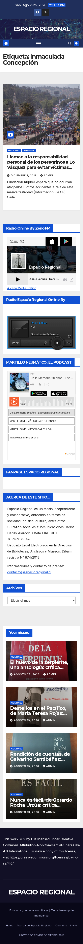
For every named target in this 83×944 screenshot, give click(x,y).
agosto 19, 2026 (27, 720)
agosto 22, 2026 (27, 674)
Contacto (61, 925)
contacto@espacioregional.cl (29, 572)
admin (48, 175)
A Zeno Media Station (21, 288)
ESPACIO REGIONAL (41, 29)
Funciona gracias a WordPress (29, 910)
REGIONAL (29, 150)
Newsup (64, 910)
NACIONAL (14, 150)
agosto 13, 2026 (27, 812)
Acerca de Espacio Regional (34, 925)
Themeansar (41, 915)
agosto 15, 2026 (27, 766)
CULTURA (16, 657)
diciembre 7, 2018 (24, 175)
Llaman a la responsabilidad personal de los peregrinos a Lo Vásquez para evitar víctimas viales (41, 165)
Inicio (73, 925)
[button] (69, 43)
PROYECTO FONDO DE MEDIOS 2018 (41, 935)
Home (9, 925)
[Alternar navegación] (38, 43)
